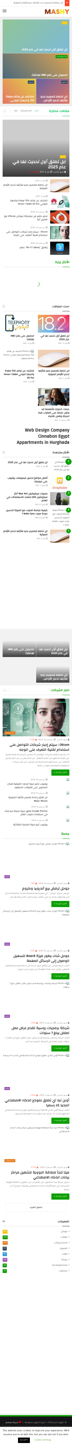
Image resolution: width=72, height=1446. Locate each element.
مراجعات (63, 1271)
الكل (36, 111)
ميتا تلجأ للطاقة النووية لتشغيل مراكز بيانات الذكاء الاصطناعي (40, 1174)
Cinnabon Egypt (53, 436)
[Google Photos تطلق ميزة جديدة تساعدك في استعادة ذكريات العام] (68, 807)
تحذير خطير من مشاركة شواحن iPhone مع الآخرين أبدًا (26, 218)
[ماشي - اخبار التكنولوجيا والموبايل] (57, 11)
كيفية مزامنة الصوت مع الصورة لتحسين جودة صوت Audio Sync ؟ (27, 512)
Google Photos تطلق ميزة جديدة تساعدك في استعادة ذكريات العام (26, 813)
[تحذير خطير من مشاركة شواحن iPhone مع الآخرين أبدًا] (59, 217)
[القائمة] (4, 11)
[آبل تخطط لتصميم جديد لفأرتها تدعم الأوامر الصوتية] (52, 91)
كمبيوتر (64, 82)
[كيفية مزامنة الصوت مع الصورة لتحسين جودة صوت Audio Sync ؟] (59, 518)
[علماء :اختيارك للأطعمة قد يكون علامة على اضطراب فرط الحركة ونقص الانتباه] (53, 397)
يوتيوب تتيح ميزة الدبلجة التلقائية (30, 824)
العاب (64, 1254)
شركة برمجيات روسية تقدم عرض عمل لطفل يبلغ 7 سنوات (40, 1030)
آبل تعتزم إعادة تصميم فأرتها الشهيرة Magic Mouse (28, 799)
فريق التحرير (58, 172)
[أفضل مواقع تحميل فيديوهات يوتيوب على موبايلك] (59, 483)
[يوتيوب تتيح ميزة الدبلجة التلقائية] (68, 821)
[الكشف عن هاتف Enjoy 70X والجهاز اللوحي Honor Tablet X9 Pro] (19, 91)
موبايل (64, 23)
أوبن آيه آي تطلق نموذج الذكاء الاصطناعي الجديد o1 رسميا (37, 1102)
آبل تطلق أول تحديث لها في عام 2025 (45, 49)
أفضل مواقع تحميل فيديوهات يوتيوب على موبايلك (28, 480)
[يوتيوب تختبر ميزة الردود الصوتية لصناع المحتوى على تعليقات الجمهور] (68, 780)
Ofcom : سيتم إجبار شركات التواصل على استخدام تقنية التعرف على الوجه (27, 234)
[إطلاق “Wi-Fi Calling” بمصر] (59, 248)
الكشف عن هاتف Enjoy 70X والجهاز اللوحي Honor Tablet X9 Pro (20, 100)
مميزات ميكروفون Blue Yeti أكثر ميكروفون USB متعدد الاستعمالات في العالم (27, 497)
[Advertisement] (36, 588)
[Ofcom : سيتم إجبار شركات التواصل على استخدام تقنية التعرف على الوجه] (59, 232)
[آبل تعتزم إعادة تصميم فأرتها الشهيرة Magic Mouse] (68, 793)
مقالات (63, 1237)
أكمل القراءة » (60, 772)
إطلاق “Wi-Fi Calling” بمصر (34, 247)
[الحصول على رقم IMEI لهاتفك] (36, 66)
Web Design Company (47, 430)
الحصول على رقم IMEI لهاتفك (50, 75)
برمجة (64, 1260)
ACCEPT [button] (24, 1440)
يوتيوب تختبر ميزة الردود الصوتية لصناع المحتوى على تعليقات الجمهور (28, 786)
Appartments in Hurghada (43, 442)
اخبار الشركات (26, 111)
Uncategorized (61, 57)
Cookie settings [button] (42, 1440)
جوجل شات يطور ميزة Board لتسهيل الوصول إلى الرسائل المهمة (41, 958)
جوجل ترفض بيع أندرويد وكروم (45, 888)
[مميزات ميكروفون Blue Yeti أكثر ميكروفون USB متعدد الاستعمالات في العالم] (59, 498)
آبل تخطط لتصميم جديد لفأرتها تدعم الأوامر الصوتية (54, 100)
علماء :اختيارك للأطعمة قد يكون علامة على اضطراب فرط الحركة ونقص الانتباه (53, 412)
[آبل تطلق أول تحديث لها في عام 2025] (36, 36)
